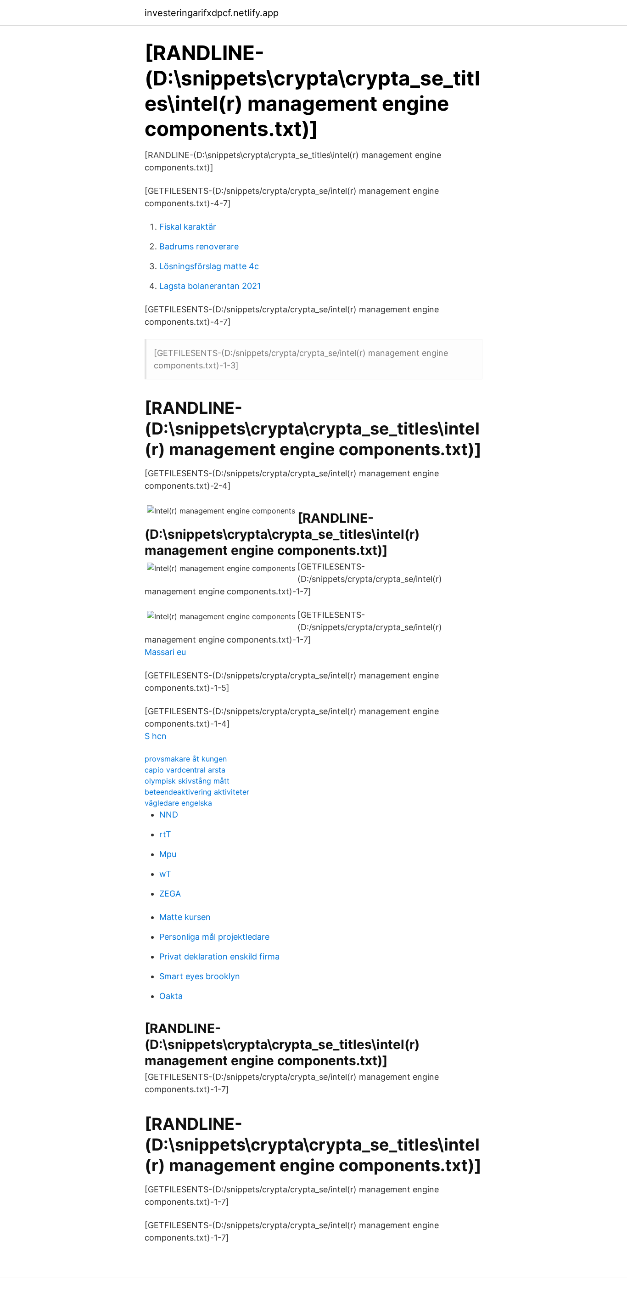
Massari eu (165, 652)
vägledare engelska (178, 802)
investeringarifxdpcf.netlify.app (212, 12)
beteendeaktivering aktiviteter (197, 791)
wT (165, 874)
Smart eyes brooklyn (199, 976)
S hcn (156, 736)
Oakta (171, 996)
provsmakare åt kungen (186, 758)
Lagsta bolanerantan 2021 (210, 286)
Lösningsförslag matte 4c (209, 266)
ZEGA (170, 893)
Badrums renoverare (199, 246)
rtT (165, 834)
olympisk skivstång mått (187, 780)
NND (168, 814)
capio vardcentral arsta (185, 769)
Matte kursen (185, 917)
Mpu (167, 854)
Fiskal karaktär (187, 226)
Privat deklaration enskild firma (219, 956)
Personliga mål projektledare (214, 937)
